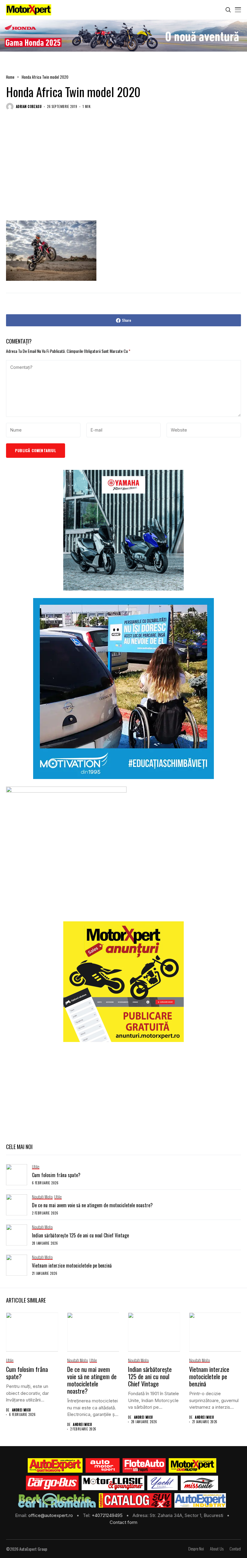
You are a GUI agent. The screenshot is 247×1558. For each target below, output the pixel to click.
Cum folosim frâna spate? (56, 1175)
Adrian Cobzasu (29, 107)
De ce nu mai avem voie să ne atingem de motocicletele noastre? (92, 1205)
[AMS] (103, 1465)
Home (10, 77)
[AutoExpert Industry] (200, 1500)
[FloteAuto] (144, 1465)
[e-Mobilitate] (57, 1500)
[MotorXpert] (192, 1465)
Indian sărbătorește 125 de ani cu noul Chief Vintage (80, 1235)
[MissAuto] (199, 1483)
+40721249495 (108, 1515)
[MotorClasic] (113, 1483)
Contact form (123, 1522)
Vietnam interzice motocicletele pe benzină (72, 1265)
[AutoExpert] (55, 1465)
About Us (217, 1548)
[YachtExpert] (162, 1483)
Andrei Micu (21, 1410)
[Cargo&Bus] (52, 1483)
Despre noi (196, 1548)
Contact (235, 1548)
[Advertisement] (123, 171)
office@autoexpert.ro (51, 1515)
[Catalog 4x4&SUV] (135, 1500)
